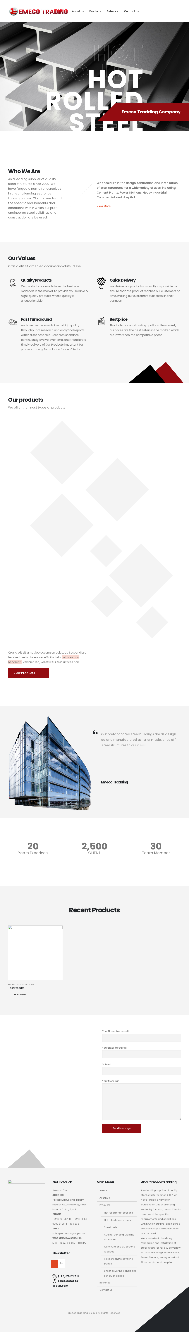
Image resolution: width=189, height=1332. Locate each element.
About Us (78, 11)
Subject (106, 1064)
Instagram (102, 1320)
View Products (24, 673)
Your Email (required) (115, 1047)
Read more (20, 994)
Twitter (94, 1320)
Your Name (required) (115, 1031)
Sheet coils (110, 1227)
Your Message (110, 1081)
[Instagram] (166, 11)
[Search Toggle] (179, 11)
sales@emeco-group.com (66, 1283)
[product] (35, 953)
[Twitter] (158, 11)
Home (103, 1190)
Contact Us (131, 11)
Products (95, 11)
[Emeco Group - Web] (38, 11)
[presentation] (9, 91)
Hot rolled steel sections (21, 984)
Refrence (112, 11)
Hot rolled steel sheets (117, 1220)
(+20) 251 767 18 (68, 1276)
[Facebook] (150, 11)
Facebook (86, 1320)
